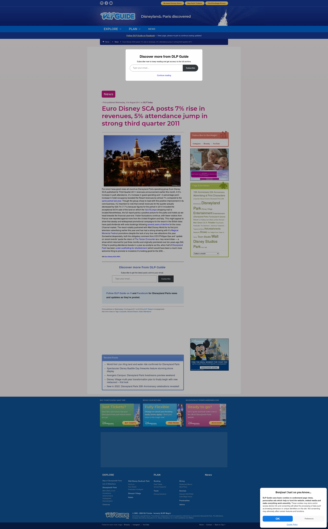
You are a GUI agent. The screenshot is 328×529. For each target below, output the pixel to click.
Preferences (309, 519)
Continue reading (164, 75)
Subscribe (190, 67)
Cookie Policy (292, 524)
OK (278, 518)
